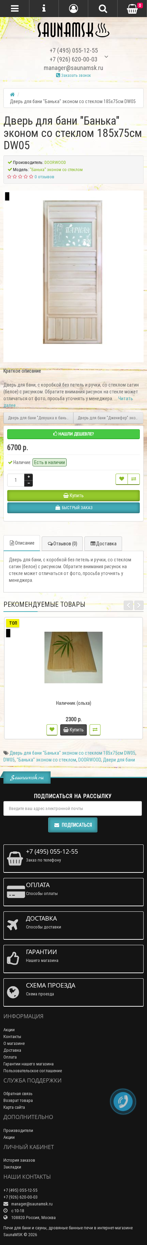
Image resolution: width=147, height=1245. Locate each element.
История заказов (19, 1160)
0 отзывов (44, 177)
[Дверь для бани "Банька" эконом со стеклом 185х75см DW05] (73, 272)
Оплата (10, 1057)
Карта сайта (14, 1107)
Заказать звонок (75, 75)
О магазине (14, 1043)
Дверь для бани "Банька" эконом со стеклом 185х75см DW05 (72, 753)
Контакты (12, 1036)
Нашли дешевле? (75, 434)
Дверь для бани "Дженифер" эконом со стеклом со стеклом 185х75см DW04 (110, 417)
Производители (18, 1130)
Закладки (12, 1167)
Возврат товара (18, 1100)
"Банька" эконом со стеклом (46, 760)
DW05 (9, 760)
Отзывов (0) (65, 544)
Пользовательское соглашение (32, 1071)
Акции (9, 1030)
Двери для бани (119, 760)
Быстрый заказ (77, 694)
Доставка (106, 544)
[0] (132, 9)
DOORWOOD (89, 760)
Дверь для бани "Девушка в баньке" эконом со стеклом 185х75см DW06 (41, 417)
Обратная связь (17, 1093)
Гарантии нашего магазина (28, 1064)
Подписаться (77, 825)
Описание (25, 543)
